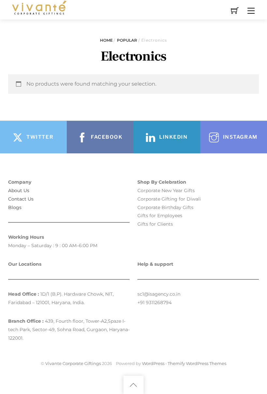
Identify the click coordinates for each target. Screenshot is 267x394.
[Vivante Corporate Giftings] (38, 7)
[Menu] (251, 11)
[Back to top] (133, 385)
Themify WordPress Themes (197, 363)
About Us (18, 190)
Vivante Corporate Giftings (73, 363)
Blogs (14, 207)
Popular (127, 40)
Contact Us (21, 199)
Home (106, 40)
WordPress (153, 363)
